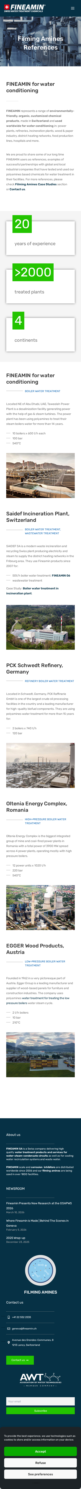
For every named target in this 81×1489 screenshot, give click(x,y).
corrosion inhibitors (43, 1167)
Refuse (40, 1463)
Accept (40, 1451)
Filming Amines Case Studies (36, 184)
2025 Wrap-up (15, 1238)
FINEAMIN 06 (61, 575)
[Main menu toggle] (73, 8)
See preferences (40, 1474)
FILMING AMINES (40, 1292)
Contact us (17, 189)
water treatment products (31, 1152)
